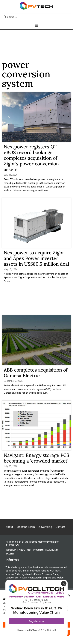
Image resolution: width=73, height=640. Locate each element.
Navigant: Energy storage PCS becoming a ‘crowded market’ (36, 458)
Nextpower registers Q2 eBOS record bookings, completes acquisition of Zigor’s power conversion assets (31, 158)
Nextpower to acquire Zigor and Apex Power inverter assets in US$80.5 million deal (36, 258)
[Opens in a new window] (12, 559)
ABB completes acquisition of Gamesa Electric (36, 373)
